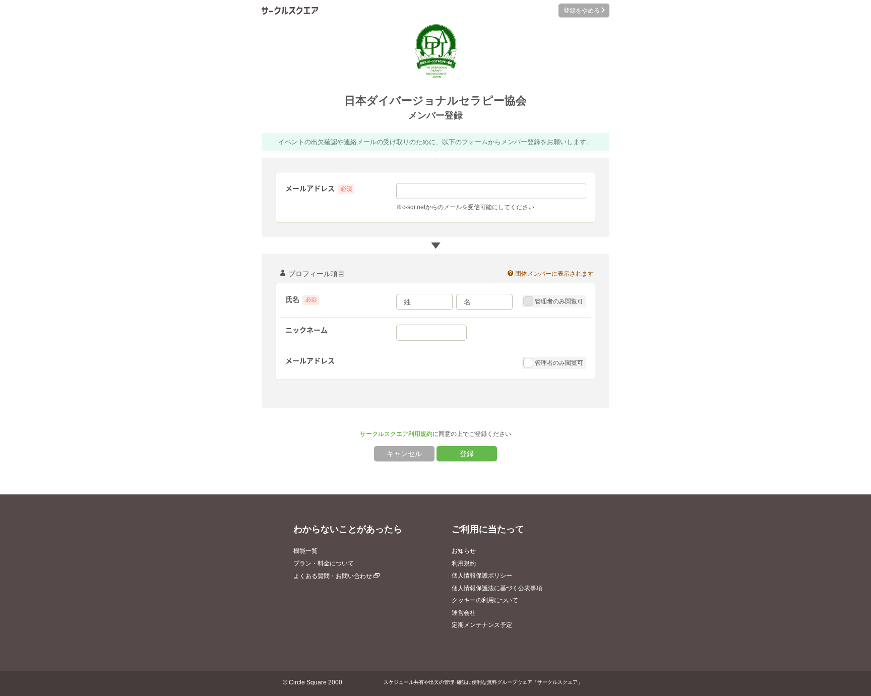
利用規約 (464, 563)
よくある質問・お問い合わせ (333, 576)
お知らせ (464, 550)
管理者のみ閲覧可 (558, 301)
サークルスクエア (290, 10)
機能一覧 (305, 550)
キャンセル (404, 454)
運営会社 (464, 612)
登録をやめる (581, 10)
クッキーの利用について (485, 600)
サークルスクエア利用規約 (396, 433)
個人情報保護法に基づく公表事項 (497, 588)
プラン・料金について (323, 563)
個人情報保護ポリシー (482, 575)
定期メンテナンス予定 (482, 624)
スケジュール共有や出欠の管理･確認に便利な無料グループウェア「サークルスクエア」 (483, 682)
